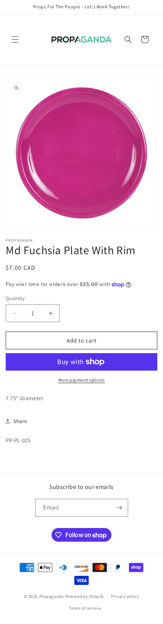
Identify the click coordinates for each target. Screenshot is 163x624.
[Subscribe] (119, 508)
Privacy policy (125, 596)
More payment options (81, 380)
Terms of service (85, 608)
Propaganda (51, 596)
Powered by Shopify (84, 596)
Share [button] (20, 421)
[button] (15, 39)
